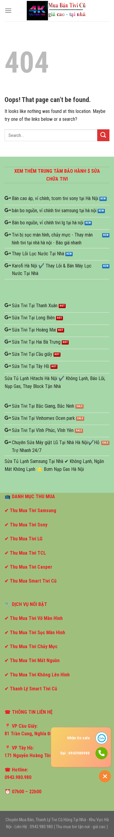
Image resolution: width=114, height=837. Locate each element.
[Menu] (8, 10)
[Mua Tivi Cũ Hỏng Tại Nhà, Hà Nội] (57, 10)
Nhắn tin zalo (78, 738)
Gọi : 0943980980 (75, 753)
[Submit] (103, 135)
